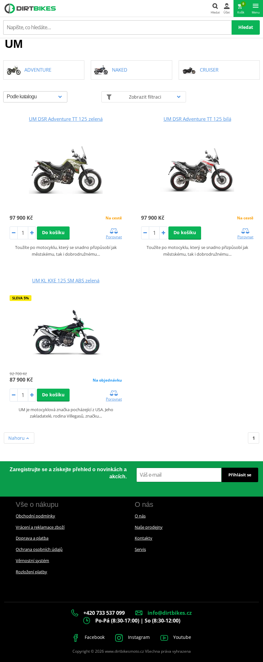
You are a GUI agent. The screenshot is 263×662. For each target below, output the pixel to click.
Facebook (94, 637)
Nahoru (17, 438)
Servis (140, 549)
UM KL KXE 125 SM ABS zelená (65, 280)
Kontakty (143, 538)
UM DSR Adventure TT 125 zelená (66, 119)
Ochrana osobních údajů (39, 549)
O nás (140, 516)
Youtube (181, 637)
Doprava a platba (32, 538)
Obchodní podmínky (35, 516)
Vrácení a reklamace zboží (40, 527)
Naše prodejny (149, 527)
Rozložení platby (31, 572)
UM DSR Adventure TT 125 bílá (197, 119)
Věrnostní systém (32, 560)
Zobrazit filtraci (145, 97)
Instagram (138, 637)
